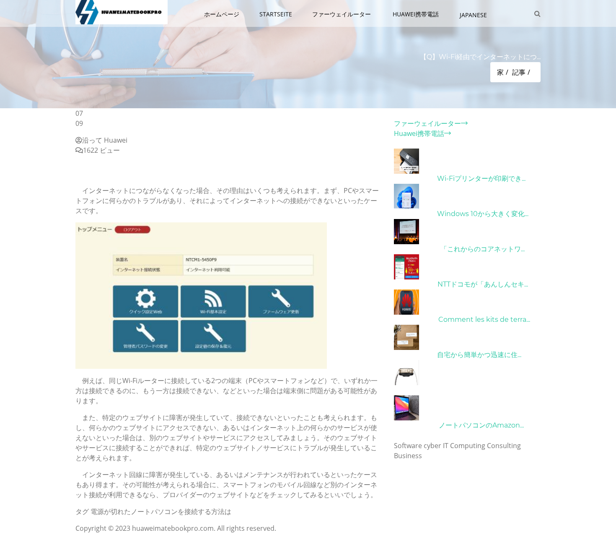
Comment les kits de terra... (484, 319)
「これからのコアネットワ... (482, 249)
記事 (518, 72)
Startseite (275, 14)
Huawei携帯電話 (416, 14)
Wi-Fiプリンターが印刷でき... (481, 179)
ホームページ (221, 14)
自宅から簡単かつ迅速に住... (479, 355)
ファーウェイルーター (342, 14)
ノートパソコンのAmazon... (481, 425)
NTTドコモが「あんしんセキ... (482, 284)
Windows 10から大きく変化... (482, 214)
